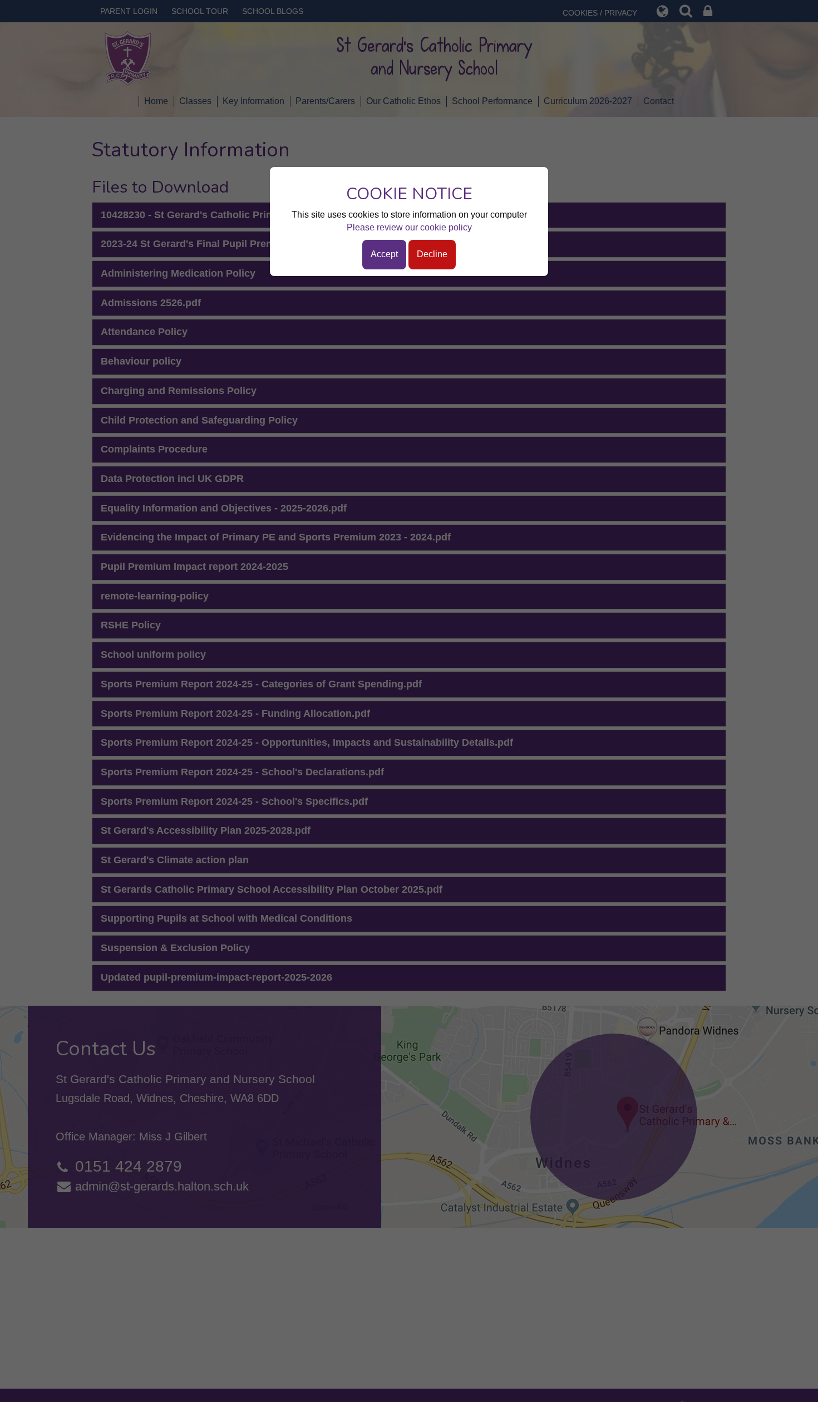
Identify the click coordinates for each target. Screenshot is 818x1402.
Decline (432, 254)
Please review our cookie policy (409, 227)
